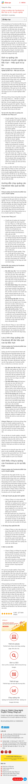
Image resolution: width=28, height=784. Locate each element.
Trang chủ (4, 7)
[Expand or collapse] (25, 19)
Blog (9, 7)
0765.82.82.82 (17, 779)
